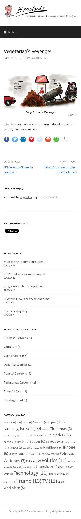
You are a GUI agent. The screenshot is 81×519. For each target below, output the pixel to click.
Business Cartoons (16, 338)
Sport (63, 466)
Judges (15, 454)
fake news (14, 447)
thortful (10, 482)
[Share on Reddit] (40, 139)
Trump (29, 480)
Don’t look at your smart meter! (24, 274)
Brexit (30, 428)
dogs (20, 442)
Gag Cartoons (12, 356)
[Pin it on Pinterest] (31, 139)
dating (9, 441)
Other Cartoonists (16, 364)
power (71, 461)
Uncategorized (13, 400)
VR (61, 482)
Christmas (61, 428)
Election (35, 441)
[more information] (65, 139)
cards (45, 429)
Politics (54, 460)
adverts (10, 422)
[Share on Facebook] (6, 139)
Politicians (33, 461)
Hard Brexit (53, 447)
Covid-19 (60, 435)
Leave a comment (35, 58)
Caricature (10, 347)
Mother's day (37, 454)
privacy (8, 467)
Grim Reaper (36, 448)
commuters (25, 436)
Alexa (27, 422)
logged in (26, 197)
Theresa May (59, 474)
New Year (52, 454)
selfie (25, 467)
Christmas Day (11, 436)
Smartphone (46, 466)
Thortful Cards (13, 391)
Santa (17, 467)
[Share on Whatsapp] (56, 139)
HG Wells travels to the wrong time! (27, 299)
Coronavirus (40, 435)
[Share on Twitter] (15, 139)
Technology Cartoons (18, 382)
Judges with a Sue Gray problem (24, 286)
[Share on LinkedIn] (23, 139)
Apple (53, 422)
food (25, 448)
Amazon (40, 422)
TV (49, 481)
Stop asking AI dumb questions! (24, 262)
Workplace (14, 487)
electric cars (54, 441)
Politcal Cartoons (15, 373)
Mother (25, 454)
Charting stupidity (15, 311)
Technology (30, 473)
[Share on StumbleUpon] (48, 139)
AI (19, 422)
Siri (32, 467)
